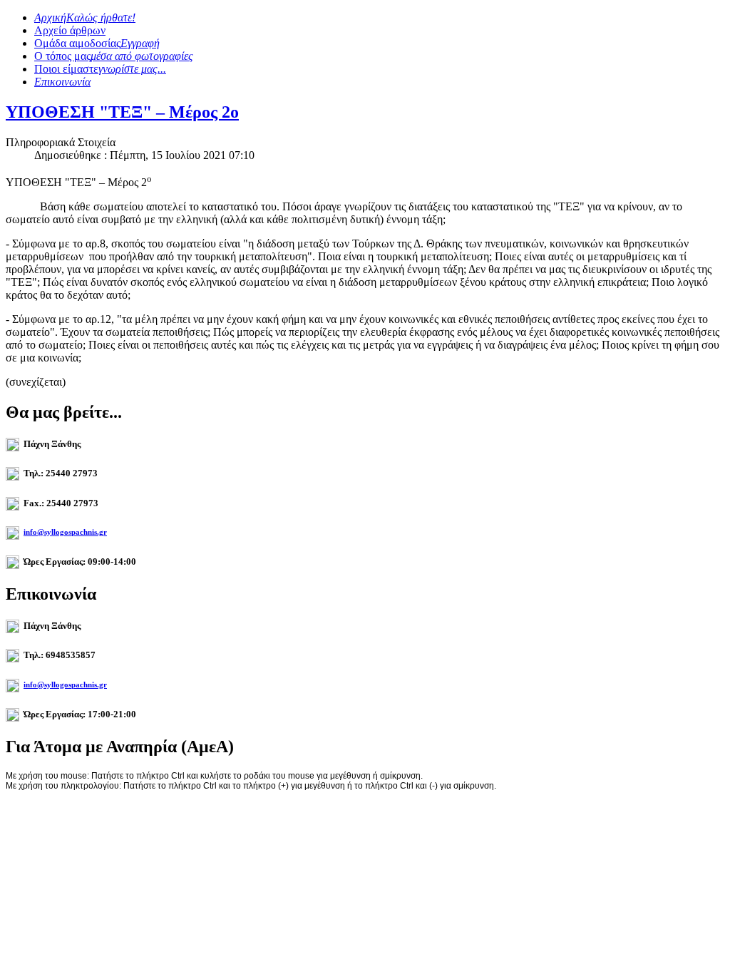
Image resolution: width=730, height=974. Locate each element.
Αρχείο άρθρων (70, 30)
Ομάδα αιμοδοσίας (97, 43)
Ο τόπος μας (113, 56)
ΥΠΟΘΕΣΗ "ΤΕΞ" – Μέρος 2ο (122, 112)
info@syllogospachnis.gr (65, 532)
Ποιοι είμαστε (100, 69)
